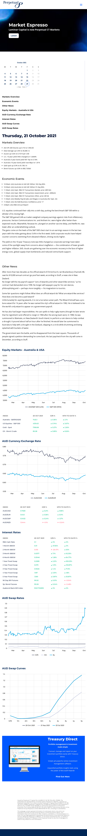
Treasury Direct (62, 739)
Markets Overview (11, 97)
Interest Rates (9, 119)
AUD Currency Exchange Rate (16, 115)
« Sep (19, 87)
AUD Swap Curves (10, 124)
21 (22, 80)
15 (27, 77)
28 (22, 84)
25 (5, 84)
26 (10, 84)
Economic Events (10, 101)
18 (5, 80)
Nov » (24, 87)
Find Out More (63, 777)
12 (10, 77)
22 (27, 80)
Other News (8, 106)
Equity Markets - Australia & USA (17, 110)
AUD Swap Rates (10, 128)
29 (27, 84)
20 (16, 80)
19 (10, 80)
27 (16, 84)
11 (5, 77)
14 (22, 77)
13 (16, 77)
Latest (14, 36)
